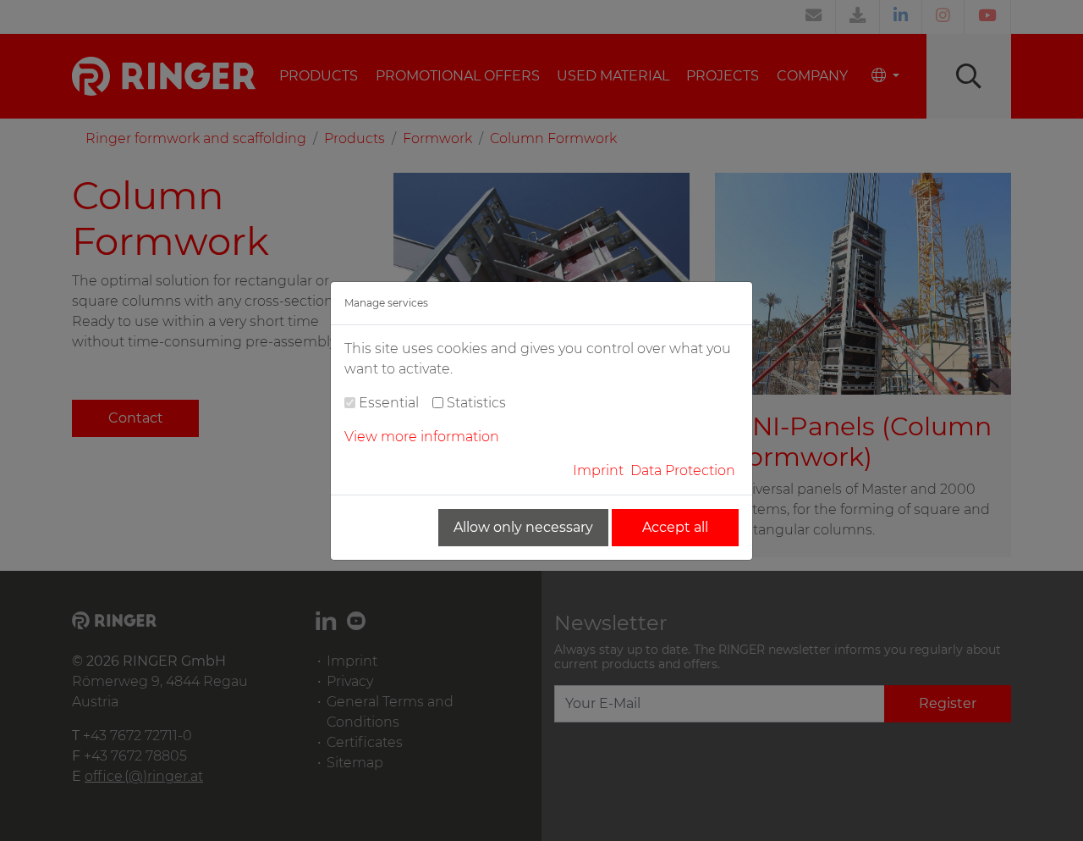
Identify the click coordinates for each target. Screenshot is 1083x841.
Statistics (476, 403)
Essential (389, 403)
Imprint (598, 470)
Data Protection (682, 470)
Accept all (675, 527)
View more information (421, 437)
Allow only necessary (523, 527)
